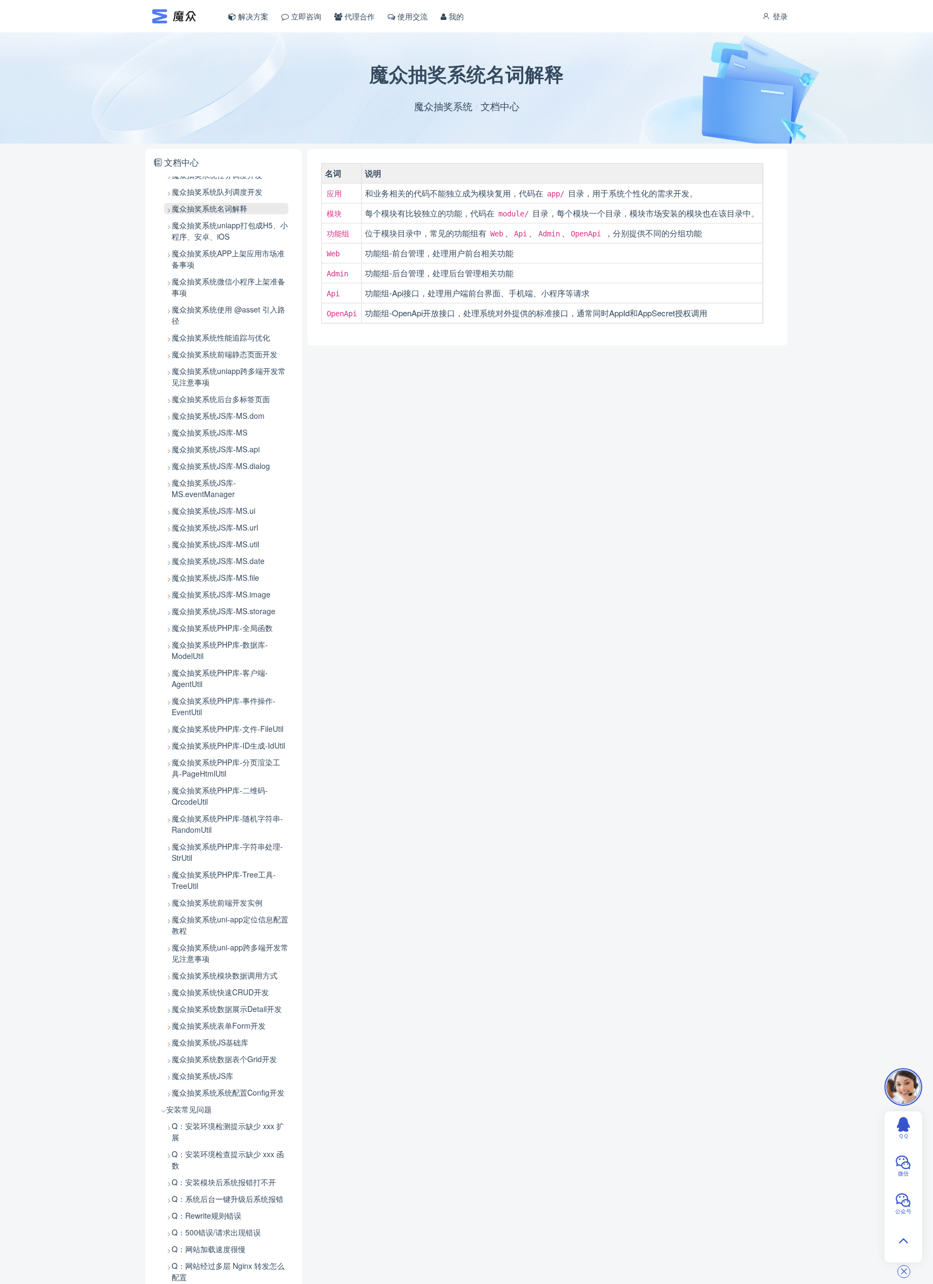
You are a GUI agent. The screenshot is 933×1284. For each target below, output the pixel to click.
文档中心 (500, 106)
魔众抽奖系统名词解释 (209, 208)
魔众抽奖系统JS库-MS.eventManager (204, 488)
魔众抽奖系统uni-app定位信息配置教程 (230, 925)
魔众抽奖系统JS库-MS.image (221, 594)
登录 (779, 16)
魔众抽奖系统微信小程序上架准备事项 (228, 287)
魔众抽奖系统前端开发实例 (217, 902)
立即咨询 (305, 16)
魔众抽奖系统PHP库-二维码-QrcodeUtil (220, 796)
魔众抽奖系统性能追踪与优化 (221, 337)
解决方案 (252, 16)
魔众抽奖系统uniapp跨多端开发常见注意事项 (229, 376)
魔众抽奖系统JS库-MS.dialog (221, 465)
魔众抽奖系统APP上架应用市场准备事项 (228, 259)
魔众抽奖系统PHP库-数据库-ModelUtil (220, 650)
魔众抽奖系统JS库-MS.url (215, 527)
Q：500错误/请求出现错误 (216, 1232)
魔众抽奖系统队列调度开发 (217, 191)
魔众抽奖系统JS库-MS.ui (213, 510)
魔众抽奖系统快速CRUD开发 (220, 992)
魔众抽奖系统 (443, 106)
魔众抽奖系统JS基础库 (210, 1042)
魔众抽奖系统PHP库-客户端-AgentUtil (220, 678)
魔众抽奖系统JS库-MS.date (218, 560)
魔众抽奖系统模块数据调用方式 (225, 975)
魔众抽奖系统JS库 (202, 1075)
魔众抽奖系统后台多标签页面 (221, 398)
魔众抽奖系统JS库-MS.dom (218, 415)
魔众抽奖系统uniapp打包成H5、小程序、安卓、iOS (230, 231)
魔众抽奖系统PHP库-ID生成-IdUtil (228, 745)
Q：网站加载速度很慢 (209, 1249)
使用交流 (411, 16)
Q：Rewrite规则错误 (206, 1215)
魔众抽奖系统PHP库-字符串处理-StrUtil (227, 852)
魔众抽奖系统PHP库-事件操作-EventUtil (223, 706)
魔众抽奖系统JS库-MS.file (215, 577)
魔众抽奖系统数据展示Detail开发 (227, 1008)
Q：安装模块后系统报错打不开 (224, 1182)
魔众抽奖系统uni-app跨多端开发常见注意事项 (230, 953)
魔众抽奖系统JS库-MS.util (215, 544)
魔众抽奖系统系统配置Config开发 (228, 1092)
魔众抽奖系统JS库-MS (209, 432)
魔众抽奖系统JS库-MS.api (216, 449)
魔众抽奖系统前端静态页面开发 (225, 354)
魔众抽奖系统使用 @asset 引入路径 (228, 315)
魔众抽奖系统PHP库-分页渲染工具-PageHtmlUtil (226, 768)
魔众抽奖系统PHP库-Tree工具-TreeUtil (224, 880)
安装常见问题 (189, 1109)
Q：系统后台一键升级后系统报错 (227, 1198)
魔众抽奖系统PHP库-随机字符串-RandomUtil (227, 824)
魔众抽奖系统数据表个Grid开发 (224, 1059)
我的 (455, 16)
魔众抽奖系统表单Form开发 (219, 1025)
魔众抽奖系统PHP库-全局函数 (222, 627)
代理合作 (358, 16)
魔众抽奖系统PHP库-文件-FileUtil (227, 728)
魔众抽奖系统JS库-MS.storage (223, 611)
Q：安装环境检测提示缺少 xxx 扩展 (228, 1131)
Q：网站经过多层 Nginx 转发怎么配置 (228, 1271)
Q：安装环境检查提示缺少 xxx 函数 (228, 1160)
